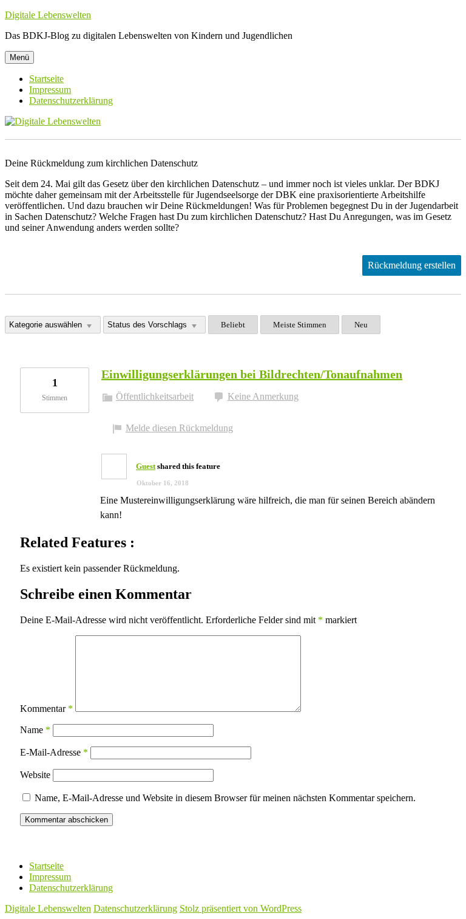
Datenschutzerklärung (71, 100)
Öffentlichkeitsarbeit (155, 396)
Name (35, 730)
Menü (19, 57)
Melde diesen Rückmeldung (179, 428)
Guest (145, 466)
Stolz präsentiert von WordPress (241, 908)
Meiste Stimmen (299, 324)
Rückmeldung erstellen (412, 265)
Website (35, 775)
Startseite (46, 78)
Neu (361, 324)
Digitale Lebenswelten (48, 15)
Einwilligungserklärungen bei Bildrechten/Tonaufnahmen (251, 374)
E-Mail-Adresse (54, 752)
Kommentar (46, 708)
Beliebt (233, 324)
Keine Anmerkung (263, 396)
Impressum (50, 89)
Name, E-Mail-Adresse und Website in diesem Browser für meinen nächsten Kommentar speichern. (225, 798)
